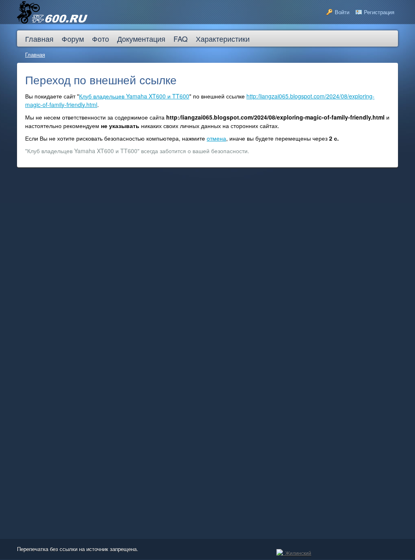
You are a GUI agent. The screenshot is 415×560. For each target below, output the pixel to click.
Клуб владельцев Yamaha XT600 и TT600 (134, 96)
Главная (35, 54)
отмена (216, 138)
